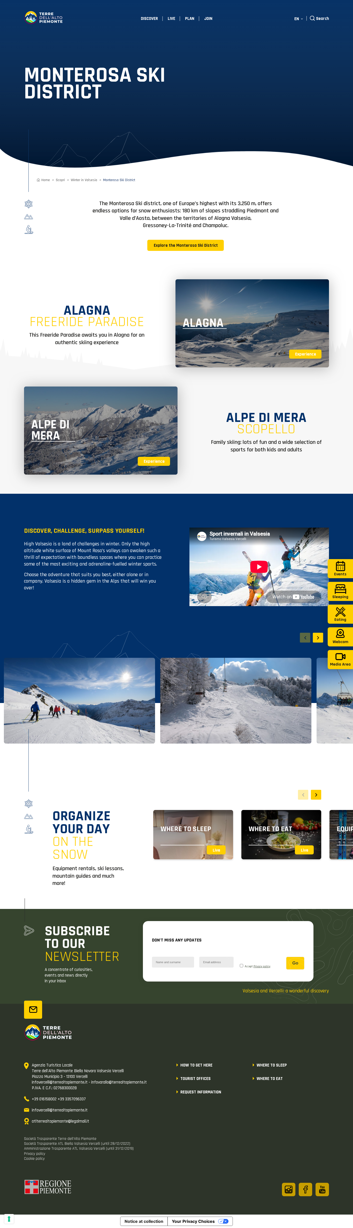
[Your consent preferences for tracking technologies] (9, 1219)
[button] (318, 638)
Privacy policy (262, 966)
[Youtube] (322, 1189)
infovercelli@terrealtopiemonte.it (60, 1110)
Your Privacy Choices (193, 1221)
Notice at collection (144, 1221)
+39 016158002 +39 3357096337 (59, 1099)
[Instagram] (288, 1189)
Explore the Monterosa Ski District (186, 245)
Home (45, 180)
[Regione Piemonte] (48, 1187)
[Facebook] (305, 1189)
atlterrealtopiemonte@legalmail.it (60, 1121)
